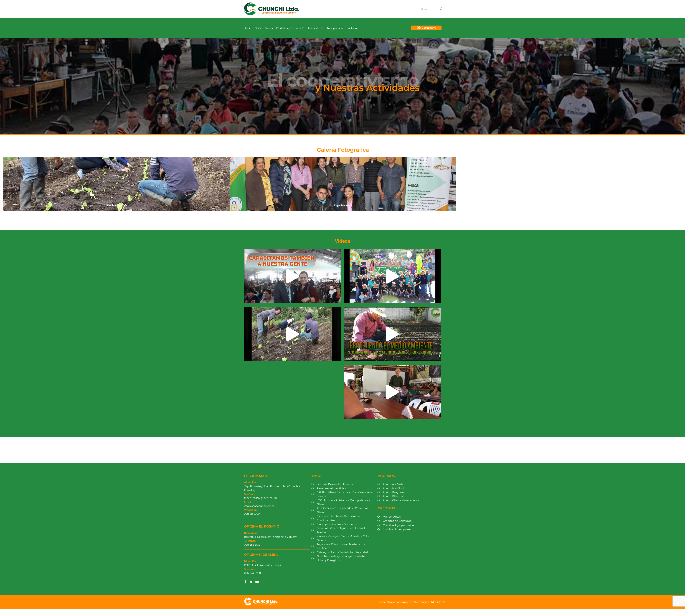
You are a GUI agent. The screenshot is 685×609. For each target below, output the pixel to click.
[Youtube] (256, 581)
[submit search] (441, 9)
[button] (290, 28)
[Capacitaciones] (343, 184)
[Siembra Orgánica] (116, 184)
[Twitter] (251, 581)
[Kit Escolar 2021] (569, 184)
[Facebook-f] (245, 581)
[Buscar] (430, 9)
